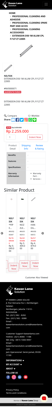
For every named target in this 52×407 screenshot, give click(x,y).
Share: (7, 119)
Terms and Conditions (16, 393)
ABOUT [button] (9, 368)
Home (12, 13)
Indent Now (35, 137)
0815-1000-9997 (23, 339)
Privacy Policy (12, 389)
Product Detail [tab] (13, 147)
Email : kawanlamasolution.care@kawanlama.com (24, 346)
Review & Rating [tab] (39, 147)
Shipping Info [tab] (26, 147)
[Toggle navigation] (46, 4)
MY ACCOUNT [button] (12, 364)
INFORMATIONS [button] (14, 360)
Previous (4, 233)
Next (40, 233)
